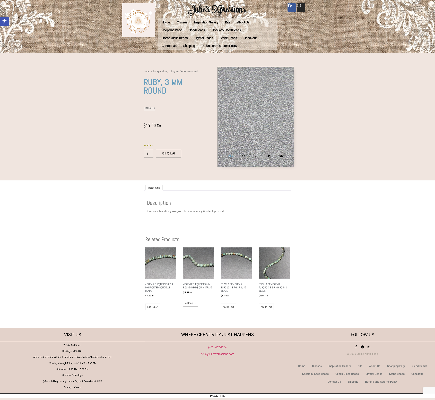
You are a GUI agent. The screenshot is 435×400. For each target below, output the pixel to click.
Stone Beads (228, 38)
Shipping (189, 46)
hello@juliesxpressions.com (217, 354)
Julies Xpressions (159, 71)
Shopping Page (172, 30)
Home (166, 22)
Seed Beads (197, 30)
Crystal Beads (203, 38)
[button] (4, 21)
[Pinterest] (362, 346)
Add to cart (168, 153)
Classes (182, 22)
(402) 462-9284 (217, 347)
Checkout (250, 38)
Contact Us (169, 46)
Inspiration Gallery (206, 22)
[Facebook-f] (356, 346)
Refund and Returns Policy (219, 46)
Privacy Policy (217, 395)
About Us (243, 22)
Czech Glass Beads (174, 38)
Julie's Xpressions (217, 9)
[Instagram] (368, 346)
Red (177, 71)
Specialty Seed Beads (226, 30)
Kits (227, 22)
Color (171, 71)
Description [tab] (154, 187)
